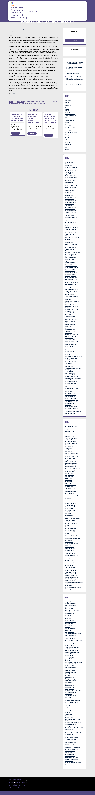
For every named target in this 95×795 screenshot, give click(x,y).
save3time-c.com (70, 450)
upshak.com (68, 714)
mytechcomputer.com (71, 408)
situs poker (68, 119)
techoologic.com (70, 355)
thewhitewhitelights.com (72, 532)
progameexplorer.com (71, 398)
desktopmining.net (70, 572)
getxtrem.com (69, 684)
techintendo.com (70, 224)
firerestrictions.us (70, 510)
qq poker (11, 787)
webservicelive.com (70, 413)
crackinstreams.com (71, 254)
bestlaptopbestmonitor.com (73, 527)
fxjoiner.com (68, 391)
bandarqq (68, 144)
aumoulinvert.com (70, 554)
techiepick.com (69, 348)
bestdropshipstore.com (71, 227)
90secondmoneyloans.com (72, 237)
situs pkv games (17, 779)
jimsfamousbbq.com (71, 426)
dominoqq (68, 105)
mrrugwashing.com (70, 709)
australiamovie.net (70, 430)
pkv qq (67, 102)
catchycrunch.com (70, 180)
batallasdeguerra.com (71, 492)
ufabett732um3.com (71, 313)
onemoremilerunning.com (72, 675)
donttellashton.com (70, 612)
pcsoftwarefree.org (70, 202)
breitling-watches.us (71, 443)
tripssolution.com (70, 242)
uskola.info (68, 314)
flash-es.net (68, 712)
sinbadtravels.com (33, 11)
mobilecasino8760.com (71, 543)
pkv (66, 117)
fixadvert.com (69, 446)
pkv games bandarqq (71, 132)
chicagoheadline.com (71, 170)
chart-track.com (70, 500)
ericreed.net (68, 540)
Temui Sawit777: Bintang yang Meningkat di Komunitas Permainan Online (33, 118)
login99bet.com (69, 165)
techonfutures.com (70, 353)
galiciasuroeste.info (70, 490)
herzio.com (68, 617)
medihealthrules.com (71, 358)
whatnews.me (69, 323)
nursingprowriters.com (71, 726)
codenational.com (70, 396)
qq (66, 141)
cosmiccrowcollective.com (72, 637)
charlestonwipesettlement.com (74, 736)
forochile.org (68, 498)
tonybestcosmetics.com (72, 388)
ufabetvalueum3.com (71, 279)
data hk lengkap (69, 136)
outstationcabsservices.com (73, 368)
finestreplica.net (69, 299)
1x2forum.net (68, 164)
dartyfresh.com (69, 199)
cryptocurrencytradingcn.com (73, 732)
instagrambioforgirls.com (72, 679)
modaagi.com (69, 487)
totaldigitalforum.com (71, 381)
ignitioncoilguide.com (71, 407)
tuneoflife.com (69, 761)
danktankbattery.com (71, 696)
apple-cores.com (70, 567)
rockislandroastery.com (71, 400)
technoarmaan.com (70, 383)
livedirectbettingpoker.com (72, 701)
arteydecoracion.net (71, 523)
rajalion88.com (69, 174)
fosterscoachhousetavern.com (73, 662)
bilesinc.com (68, 483)
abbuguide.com (69, 216)
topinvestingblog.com (71, 470)
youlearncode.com (70, 212)
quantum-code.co (70, 321)
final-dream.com (70, 324)
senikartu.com (69, 623)
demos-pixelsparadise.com (72, 453)
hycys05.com (69, 674)
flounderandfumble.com (72, 301)
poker (67, 110)
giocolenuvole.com (70, 207)
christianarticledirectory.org (73, 587)
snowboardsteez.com (71, 677)
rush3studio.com (69, 613)
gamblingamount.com (71, 749)
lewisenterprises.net (70, 200)
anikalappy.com (69, 293)
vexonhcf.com (69, 451)
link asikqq (68, 122)
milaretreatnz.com (70, 485)
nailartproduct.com (70, 232)
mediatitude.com (70, 455)
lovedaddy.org (69, 704)
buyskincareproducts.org (72, 577)
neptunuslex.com (70, 436)
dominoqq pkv (69, 146)
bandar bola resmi (70, 114)
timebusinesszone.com (71, 757)
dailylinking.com (69, 204)
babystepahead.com (71, 746)
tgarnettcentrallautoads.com (73, 445)
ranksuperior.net (69, 744)
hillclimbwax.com (70, 751)
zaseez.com (68, 179)
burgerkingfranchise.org (72, 652)
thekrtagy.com (69, 370)
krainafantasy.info (70, 620)
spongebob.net (69, 644)
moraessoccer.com (70, 497)
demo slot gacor (69, 129)
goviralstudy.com (70, 564)
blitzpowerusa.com (70, 670)
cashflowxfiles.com (70, 680)
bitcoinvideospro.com (71, 635)
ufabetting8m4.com (70, 276)
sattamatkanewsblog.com (72, 731)
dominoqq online (69, 121)
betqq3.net (68, 545)
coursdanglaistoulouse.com (72, 435)
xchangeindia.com (70, 371)
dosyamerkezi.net (70, 460)
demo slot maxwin (70, 131)
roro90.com (68, 615)
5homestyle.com (70, 589)
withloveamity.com (70, 211)
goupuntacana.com (70, 175)
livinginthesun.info (70, 628)
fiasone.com (68, 694)
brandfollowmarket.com (72, 737)
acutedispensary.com (71, 729)
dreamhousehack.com (71, 375)
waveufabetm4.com (71, 286)
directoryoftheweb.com (72, 610)
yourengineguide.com (71, 365)
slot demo (68, 137)
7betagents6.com (70, 251)
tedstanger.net (69, 311)
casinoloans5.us (69, 547)
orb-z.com (68, 660)
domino (67, 139)
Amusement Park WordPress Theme (43, 793)
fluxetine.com (69, 542)
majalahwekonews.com (71, 603)
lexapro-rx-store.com (71, 575)
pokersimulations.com (71, 266)
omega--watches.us (71, 441)
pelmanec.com (69, 607)
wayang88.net (69, 288)
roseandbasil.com (70, 530)
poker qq (67, 112)
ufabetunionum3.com (71, 278)
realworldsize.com (70, 655)
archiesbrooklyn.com (71, 512)
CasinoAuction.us (70, 548)
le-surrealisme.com (70, 461)
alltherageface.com (70, 395)
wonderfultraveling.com (71, 502)
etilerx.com (68, 298)
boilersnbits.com (69, 665)
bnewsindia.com (69, 346)
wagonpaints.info (70, 316)
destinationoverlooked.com (72, 747)
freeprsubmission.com (71, 341)
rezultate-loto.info (70, 269)
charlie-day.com (69, 699)
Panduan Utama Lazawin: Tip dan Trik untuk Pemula (74, 85)
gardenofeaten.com (70, 672)
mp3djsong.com (69, 433)
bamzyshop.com (70, 350)
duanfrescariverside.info (72, 296)
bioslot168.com (69, 410)
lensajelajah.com (69, 190)
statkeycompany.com (71, 466)
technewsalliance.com (71, 308)
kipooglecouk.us (69, 550)
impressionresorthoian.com (72, 719)
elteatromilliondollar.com (72, 650)
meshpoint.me (69, 642)
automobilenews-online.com (73, 378)
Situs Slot (16, 97)
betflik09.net (68, 192)
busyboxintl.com (69, 645)
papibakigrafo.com (70, 559)
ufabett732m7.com (70, 336)
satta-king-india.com (71, 244)
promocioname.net (70, 503)
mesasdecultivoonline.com (72, 664)
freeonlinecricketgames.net (73, 507)
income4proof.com (70, 187)
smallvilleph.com (70, 488)
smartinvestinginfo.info (71, 306)
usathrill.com (68, 360)
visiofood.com (69, 338)
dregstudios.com (69, 493)
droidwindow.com (70, 340)
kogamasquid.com (70, 580)
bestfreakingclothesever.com (73, 721)
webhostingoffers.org (71, 219)
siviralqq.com (69, 717)
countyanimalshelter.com (72, 741)
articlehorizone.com (70, 247)
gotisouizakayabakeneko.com (73, 640)
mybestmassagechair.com (72, 538)
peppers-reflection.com (72, 759)
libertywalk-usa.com (71, 428)
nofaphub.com (69, 182)
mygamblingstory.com (71, 602)
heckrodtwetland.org (71, 535)
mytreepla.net (69, 264)
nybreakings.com (70, 366)
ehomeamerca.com (70, 222)
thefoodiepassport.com (71, 555)
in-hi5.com (68, 618)
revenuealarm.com (70, 403)
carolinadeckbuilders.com (72, 468)
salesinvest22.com (70, 331)
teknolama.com (69, 657)
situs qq (67, 104)
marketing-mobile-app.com (73, 690)
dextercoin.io (68, 585)
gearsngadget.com (70, 257)
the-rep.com (69, 473)
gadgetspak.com (70, 256)
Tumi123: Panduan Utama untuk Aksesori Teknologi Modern (74, 62)
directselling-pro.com (71, 401)
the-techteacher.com (71, 376)
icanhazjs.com (69, 560)
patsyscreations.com (71, 185)
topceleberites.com (70, 274)
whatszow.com (69, 221)
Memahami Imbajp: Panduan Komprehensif (74, 67)
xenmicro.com (69, 195)
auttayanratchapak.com (72, 647)
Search (74, 31)
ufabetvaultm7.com (70, 281)
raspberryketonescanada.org (73, 356)
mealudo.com (69, 697)
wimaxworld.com (70, 505)
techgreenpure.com (71, 226)
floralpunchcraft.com (71, 692)
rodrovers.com (69, 241)
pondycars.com (69, 351)
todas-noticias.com (70, 622)
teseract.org (68, 333)
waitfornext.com (69, 318)
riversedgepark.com (71, 177)
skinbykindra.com (70, 393)
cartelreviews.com (70, 229)
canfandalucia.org (70, 363)
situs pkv (67, 149)
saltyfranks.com (69, 475)
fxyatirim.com (69, 214)
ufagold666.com (69, 343)
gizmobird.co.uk (69, 431)
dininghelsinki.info (70, 294)
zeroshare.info (69, 481)
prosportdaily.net (70, 329)
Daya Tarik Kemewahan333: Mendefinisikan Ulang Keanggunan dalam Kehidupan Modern (74, 79)
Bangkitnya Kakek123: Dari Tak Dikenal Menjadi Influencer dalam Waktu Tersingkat (50, 118)
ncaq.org (67, 194)
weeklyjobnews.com (70, 739)
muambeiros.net (69, 513)
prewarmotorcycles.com (72, 456)
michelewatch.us (70, 440)
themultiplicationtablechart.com (74, 582)
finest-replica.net (70, 326)
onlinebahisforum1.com (71, 169)
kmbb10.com (68, 682)
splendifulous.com (70, 271)
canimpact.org (69, 562)
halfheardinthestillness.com (73, 537)
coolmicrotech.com (70, 373)
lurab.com (68, 405)
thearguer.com (69, 689)
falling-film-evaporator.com (73, 722)
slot (14, 93)
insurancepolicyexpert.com (72, 465)
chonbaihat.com (69, 517)
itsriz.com (68, 630)
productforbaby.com (71, 659)
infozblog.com (69, 515)
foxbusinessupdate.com (71, 702)
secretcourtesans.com (71, 167)
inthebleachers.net (70, 574)
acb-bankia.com (70, 711)
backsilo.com (69, 716)
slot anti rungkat (20, 784)
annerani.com (69, 476)
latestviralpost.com (70, 667)
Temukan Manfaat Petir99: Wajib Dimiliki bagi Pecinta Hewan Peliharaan (17, 117)
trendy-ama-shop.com (71, 334)
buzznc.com (68, 390)
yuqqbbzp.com (69, 249)
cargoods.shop (69, 632)
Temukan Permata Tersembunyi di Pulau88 (72, 72)
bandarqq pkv (69, 142)
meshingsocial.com (70, 687)
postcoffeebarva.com (71, 649)
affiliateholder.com (70, 766)
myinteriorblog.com (70, 345)
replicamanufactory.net (72, 267)
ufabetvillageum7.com (71, 283)
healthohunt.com (70, 303)
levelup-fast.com (70, 262)
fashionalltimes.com (70, 380)
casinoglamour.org (70, 584)
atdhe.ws (67, 533)
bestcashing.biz (69, 508)
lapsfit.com (68, 261)
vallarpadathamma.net (71, 654)
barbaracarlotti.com (71, 570)
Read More (15, 133)
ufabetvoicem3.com (70, 284)
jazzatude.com (69, 478)
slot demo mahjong (70, 127)
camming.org (69, 172)
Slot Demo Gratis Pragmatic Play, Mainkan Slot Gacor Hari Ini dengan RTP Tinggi (19, 12)
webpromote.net (70, 520)
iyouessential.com (70, 209)
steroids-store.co (70, 522)
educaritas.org (69, 189)
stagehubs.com (69, 162)
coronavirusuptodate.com (72, 252)
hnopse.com (68, 752)
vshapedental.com (70, 361)
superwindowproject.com (72, 557)
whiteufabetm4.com (71, 291)
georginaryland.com (70, 528)
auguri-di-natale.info (71, 438)
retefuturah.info (69, 304)
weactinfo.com (69, 685)
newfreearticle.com (70, 669)
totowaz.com (69, 734)
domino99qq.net (69, 608)
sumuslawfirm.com (70, 724)
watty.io (67, 627)
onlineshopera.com (70, 197)
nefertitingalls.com (70, 184)
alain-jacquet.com (70, 639)
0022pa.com (68, 480)
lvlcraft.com (68, 236)
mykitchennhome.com (71, 552)
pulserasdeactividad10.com (72, 569)
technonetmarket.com (71, 309)
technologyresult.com (71, 217)
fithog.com (68, 525)
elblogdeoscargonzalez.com (73, 518)
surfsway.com (69, 231)
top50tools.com (69, 471)
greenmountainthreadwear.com (74, 727)
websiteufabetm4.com (71, 289)
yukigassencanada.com (71, 246)
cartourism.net (69, 565)
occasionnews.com (70, 754)
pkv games (68, 100)
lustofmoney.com (70, 756)
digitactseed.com (70, 234)
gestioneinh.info (69, 328)
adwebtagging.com (70, 742)
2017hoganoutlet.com (71, 605)
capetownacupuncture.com (73, 634)
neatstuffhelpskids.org (71, 495)
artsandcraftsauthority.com (73, 412)
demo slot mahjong (70, 116)
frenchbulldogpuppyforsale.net (74, 579)
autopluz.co (68, 448)
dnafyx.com (68, 205)
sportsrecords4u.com (71, 272)
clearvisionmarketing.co (72, 319)
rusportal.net (69, 625)
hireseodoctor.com (70, 259)
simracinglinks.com (70, 458)
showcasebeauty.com (71, 463)
